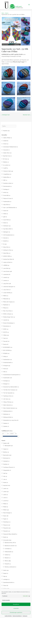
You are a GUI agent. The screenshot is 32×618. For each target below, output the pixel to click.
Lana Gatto (6, 268)
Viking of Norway (8, 402)
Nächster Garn (27, 114)
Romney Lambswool (10, 566)
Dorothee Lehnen (8, 183)
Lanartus (6, 277)
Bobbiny (6, 162)
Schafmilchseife (8, 362)
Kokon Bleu (6, 253)
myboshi (6, 320)
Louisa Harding (7, 292)
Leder (5, 488)
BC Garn (6, 159)
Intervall (6, 238)
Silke (5, 371)
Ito (4, 244)
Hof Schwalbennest (8, 235)
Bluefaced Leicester (11, 545)
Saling (5, 356)
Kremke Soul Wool (8, 259)
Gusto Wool (6, 219)
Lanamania (6, 274)
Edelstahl (6, 461)
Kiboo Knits (6, 247)
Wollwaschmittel (8, 417)
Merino (8, 560)
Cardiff (5, 168)
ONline (6, 335)
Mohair (6, 509)
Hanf (5, 473)
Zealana (6, 423)
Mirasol (5, 307)
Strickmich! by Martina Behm (11, 386)
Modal (5, 506)
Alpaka (6, 443)
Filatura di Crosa (8, 198)
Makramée (6, 298)
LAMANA (6, 265)
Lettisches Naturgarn (9, 286)
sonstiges (6, 579)
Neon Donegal (7, 512)
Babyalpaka (9, 445)
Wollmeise (6, 414)
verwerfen (16, 608)
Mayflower (6, 304)
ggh (5, 216)
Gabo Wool (6, 204)
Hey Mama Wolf (8, 228)
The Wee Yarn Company (10, 389)
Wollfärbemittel (7, 411)
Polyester (6, 531)
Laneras (6, 280)
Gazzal (5, 210)
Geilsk (5, 213)
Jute (5, 479)
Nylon (5, 515)
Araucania (6, 149)
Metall (5, 503)
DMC (5, 180)
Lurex (5, 497)
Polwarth (8, 563)
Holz (5, 476)
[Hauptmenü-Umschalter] (29, 4)
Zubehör (6, 426)
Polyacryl (6, 525)
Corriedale (8, 548)
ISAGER (5, 241)
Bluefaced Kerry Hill (10, 542)
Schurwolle (7, 540)
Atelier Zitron (7, 152)
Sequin (5, 573)
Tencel (5, 585)
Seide (6, 570)
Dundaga (6, 189)
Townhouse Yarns (8, 396)
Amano (5, 143)
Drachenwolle (7, 186)
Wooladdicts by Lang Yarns (10, 420)
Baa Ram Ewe (7, 156)
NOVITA (6, 332)
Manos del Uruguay (8, 301)
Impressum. (25, 615)
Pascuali (6, 341)
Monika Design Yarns (9, 317)
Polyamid (6, 528)
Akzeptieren (16, 604)
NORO (5, 329)
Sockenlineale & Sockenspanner (11, 374)
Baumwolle (7, 455)
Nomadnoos (7, 326)
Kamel (5, 482)
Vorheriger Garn (5, 114)
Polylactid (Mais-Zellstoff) (10, 534)
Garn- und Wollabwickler (10, 207)
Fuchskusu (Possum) (9, 467)
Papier (5, 519)
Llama (5, 494)
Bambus (6, 452)
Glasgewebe (7, 470)
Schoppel (6, 365)
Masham (7, 557)
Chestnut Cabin (8, 171)
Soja (5, 576)
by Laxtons (6, 165)
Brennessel (6, 458)
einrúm (5, 192)
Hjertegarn (6, 232)
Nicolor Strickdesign (9, 323)
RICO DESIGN (7, 350)
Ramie (5, 537)
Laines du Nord (7, 262)
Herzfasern (6, 225)
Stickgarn (6, 383)
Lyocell (5, 500)
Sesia (5, 368)
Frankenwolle (7, 201)
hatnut (5, 222)
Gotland (7, 554)
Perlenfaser (6, 522)
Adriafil (5, 140)
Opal (5, 338)
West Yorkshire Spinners (10, 408)
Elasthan (6, 464)
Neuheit (6, 130)
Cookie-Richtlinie (8, 615)
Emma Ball (6, 195)
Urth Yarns (6, 399)
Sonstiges (6, 380)
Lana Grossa (7, 271)
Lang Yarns (7, 283)
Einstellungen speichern (16, 612)
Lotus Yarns (6, 289)
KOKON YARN (7, 256)
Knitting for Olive (8, 250)
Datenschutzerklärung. (17, 615)
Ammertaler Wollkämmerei (10, 146)
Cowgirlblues (7, 174)
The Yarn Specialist (8, 393)
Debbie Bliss (7, 177)
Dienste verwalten (6, 600)
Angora (5, 449)
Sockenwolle (7, 377)
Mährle (5, 295)
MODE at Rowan (8, 314)
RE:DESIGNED (7, 347)
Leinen (6, 491)
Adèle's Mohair (7, 137)
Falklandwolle (9, 551)
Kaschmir (6, 485)
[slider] (2, 436)
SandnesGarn (7, 359)
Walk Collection (8, 405)
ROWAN (6, 353)
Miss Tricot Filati (8, 310)
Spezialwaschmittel (8, 582)
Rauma (5, 344)
